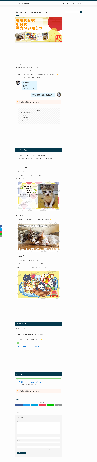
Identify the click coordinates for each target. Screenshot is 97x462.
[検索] (81, 0)
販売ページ (23, 120)
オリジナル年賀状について (26, 112)
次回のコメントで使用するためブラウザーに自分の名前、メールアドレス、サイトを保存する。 (35, 449)
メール (18, 440)
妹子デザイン (25, 115)
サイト (18, 444)
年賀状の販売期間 (24, 119)
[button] (19, 405)
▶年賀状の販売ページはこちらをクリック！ (32, 382)
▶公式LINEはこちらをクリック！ (29, 346)
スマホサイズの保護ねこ (22, 3)
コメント (19, 421)
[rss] (80, 0)
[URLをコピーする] (58, 405)
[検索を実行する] (81, 12)
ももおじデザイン (26, 117)
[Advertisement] (38, 54)
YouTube (17, 399)
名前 (18, 436)
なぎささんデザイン (26, 114)
